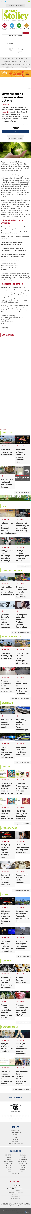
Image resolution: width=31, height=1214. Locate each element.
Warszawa (11, 136)
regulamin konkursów (15, 1143)
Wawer (3, 67)
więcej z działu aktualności (22, 492)
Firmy (15, 35)
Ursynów (27, 64)
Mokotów (21, 58)
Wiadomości (15, 1131)
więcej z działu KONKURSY (22, 824)
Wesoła (8, 67)
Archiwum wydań (15, 1133)
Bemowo (5, 58)
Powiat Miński (7, 61)
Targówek (17, 64)
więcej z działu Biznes (23, 956)
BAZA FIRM (26, 28)
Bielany (15, 58)
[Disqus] (15, 360)
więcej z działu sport (24, 566)
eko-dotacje (19, 136)
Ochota (26, 58)
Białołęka (10, 58)
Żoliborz (27, 67)
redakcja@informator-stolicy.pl (17, 1188)
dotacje (6, 112)
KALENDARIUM (12, 28)
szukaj (26, 33)
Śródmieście (11, 64)
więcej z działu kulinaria (23, 1023)
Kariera (15, 1139)
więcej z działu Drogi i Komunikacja (20, 698)
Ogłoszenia (19, 35)
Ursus (22, 64)
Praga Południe (23, 61)
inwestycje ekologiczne (15, 138)
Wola (22, 67)
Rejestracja (21, 5)
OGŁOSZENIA (19, 28)
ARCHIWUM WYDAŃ (4, 29)
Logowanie (11, 5)
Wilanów (13, 67)
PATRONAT (15, 1141)
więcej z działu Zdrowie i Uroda (21, 1089)
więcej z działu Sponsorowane (21, 890)
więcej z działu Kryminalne (22, 762)
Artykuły (11, 35)
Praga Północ (15, 61)
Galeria (15, 1135)
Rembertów (4, 64)
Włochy (18, 67)
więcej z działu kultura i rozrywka (20, 632)
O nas (15, 1137)
